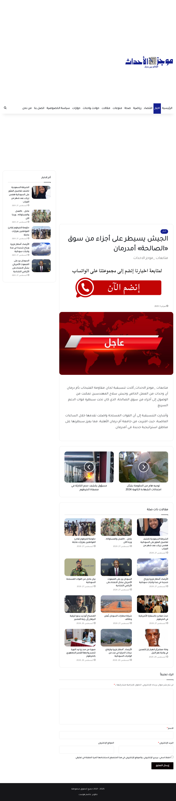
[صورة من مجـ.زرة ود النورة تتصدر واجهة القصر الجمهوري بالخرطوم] (80, 637)
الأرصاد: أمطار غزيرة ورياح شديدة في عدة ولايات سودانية (19, 248)
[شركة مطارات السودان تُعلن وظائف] (116, 604)
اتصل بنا (39, 108)
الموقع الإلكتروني (106, 743)
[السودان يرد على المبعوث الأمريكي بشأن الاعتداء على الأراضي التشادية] (116, 567)
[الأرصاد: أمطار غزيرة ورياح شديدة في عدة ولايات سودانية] (152, 567)
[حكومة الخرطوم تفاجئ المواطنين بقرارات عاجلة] (80, 527)
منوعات (117, 108)
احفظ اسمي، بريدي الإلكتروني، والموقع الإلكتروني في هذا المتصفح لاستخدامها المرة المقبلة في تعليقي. (123, 758)
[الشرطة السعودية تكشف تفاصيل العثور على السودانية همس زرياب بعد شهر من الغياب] (152, 527)
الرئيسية (167, 108)
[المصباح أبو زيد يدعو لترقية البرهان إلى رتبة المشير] (80, 604)
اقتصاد (148, 108)
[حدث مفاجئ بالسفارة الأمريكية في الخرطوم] (152, 604)
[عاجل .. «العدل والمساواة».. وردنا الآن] (116, 527)
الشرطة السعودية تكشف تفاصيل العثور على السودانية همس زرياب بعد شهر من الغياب (18, 194)
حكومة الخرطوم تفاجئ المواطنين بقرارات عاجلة (18, 231)
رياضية (137, 108)
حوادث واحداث (91, 108)
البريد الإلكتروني (165, 743)
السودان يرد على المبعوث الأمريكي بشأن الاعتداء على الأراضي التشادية (119, 582)
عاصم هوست (85, 795)
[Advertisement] (88, 24)
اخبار (157, 108)
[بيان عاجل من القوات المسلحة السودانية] (80, 567)
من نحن (27, 108)
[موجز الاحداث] (149, 62)
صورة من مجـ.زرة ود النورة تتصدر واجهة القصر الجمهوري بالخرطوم (81, 653)
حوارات (76, 108)
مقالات (106, 108)
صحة (127, 108)
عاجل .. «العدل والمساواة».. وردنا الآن (20, 215)
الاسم (170, 728)
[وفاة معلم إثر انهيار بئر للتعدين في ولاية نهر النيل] (152, 637)
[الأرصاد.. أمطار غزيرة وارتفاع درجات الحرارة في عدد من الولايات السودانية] (116, 637)
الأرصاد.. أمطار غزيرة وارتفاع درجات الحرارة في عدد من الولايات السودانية (119, 653)
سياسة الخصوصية (58, 108)
